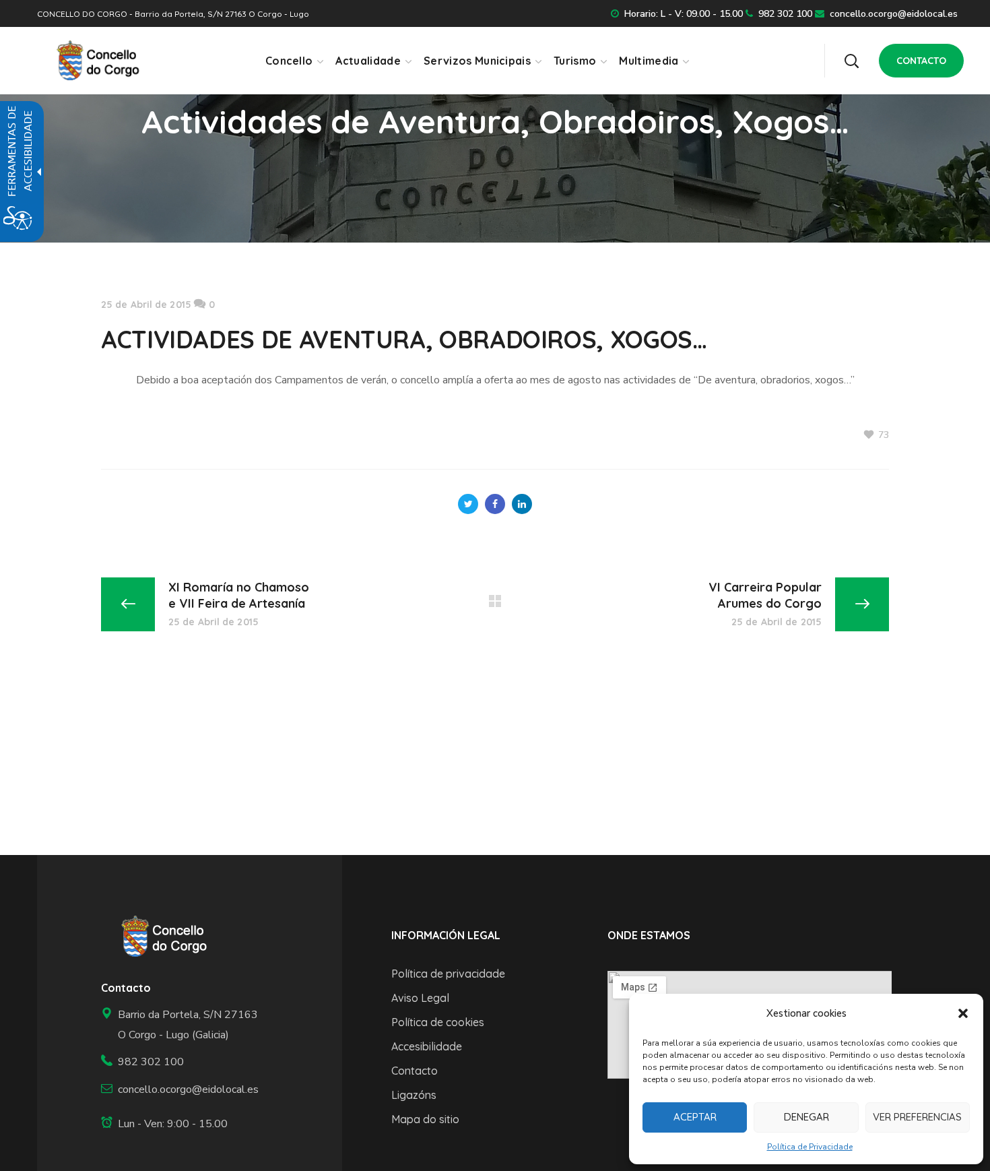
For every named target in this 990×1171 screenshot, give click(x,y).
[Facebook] (495, 504)
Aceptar (695, 1116)
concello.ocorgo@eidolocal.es (894, 13)
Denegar (806, 1116)
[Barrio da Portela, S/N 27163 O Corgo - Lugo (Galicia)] (181, 1025)
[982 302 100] (181, 1062)
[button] (963, 1013)
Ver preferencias (917, 1116)
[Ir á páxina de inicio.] (93, 60)
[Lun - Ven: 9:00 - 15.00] (181, 1124)
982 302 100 (785, 13)
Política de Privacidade (810, 1146)
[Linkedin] (522, 504)
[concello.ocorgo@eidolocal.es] (181, 1089)
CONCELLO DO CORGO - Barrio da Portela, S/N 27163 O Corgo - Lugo (173, 14)
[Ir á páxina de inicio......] (159, 936)
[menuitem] (294, 60)
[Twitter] (468, 504)
